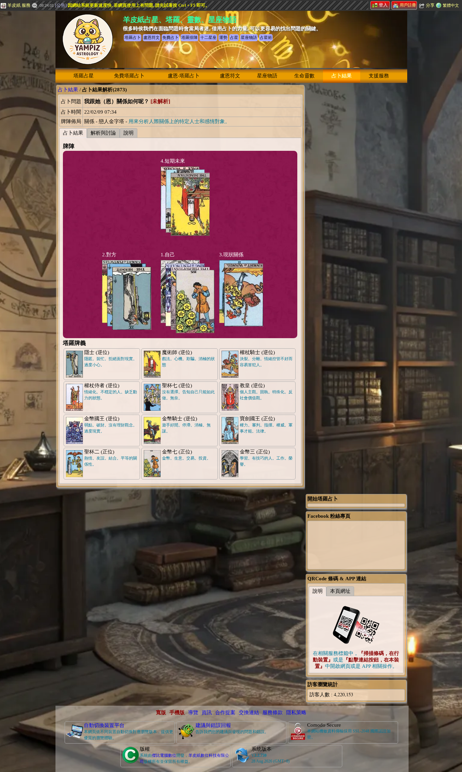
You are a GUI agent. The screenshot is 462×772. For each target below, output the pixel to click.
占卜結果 (341, 75)
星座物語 (267, 75)
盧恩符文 (230, 75)
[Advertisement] (356, 186)
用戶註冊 (408, 5)
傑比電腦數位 (164, 755)
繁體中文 (451, 5)
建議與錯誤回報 (213, 725)
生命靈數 (304, 75)
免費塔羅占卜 (129, 75)
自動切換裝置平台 (104, 725)
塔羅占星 (83, 75)
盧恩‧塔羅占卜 (184, 75)
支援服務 (379, 75)
